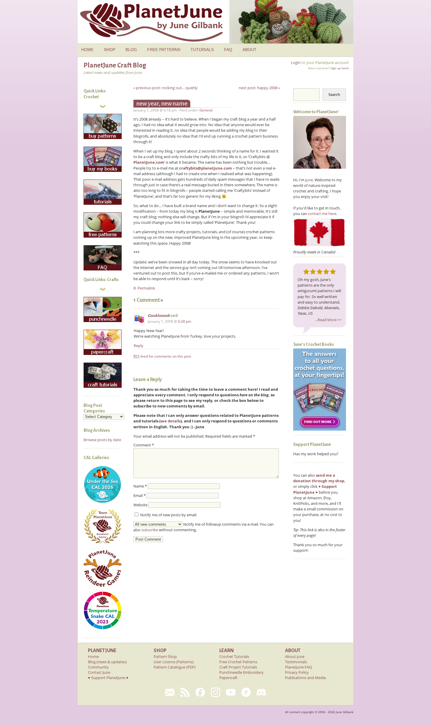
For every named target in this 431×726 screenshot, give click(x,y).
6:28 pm (184, 321)
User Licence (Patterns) (174, 661)
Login (296, 62)
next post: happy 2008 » (259, 87)
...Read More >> (328, 319)
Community (98, 667)
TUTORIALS (202, 49)
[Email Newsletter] (169, 692)
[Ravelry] (246, 692)
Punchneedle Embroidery (241, 672)
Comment (143, 445)
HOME (87, 49)
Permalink (146, 288)
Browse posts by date (102, 439)
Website (140, 504)
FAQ (228, 49)
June (309, 179)
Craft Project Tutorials (238, 667)
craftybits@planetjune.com (205, 168)
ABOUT (249, 49)
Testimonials (296, 661)
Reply (138, 345)
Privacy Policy (297, 672)
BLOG (131, 49)
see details (170, 421)
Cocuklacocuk (159, 316)
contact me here (322, 213)
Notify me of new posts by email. (168, 514)
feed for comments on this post (162, 356)
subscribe (149, 529)
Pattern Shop (165, 656)
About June (294, 656)
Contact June (99, 672)
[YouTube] (230, 692)
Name (140, 486)
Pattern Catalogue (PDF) (175, 667)
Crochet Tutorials (234, 656)
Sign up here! (340, 68)
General (206, 110)
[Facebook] (200, 692)
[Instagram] (215, 692)
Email (139, 495)
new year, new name (161, 103)
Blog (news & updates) (107, 661)
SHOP (109, 49)
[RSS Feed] (185, 692)
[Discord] (261, 692)
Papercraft (228, 677)
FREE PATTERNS (163, 49)
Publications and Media (305, 677)
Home (93, 656)
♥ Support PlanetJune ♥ (108, 677)
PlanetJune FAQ (298, 667)
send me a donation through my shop (318, 478)
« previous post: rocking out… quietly (165, 87)
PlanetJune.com (148, 162)
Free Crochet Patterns (238, 661)
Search (334, 94)
